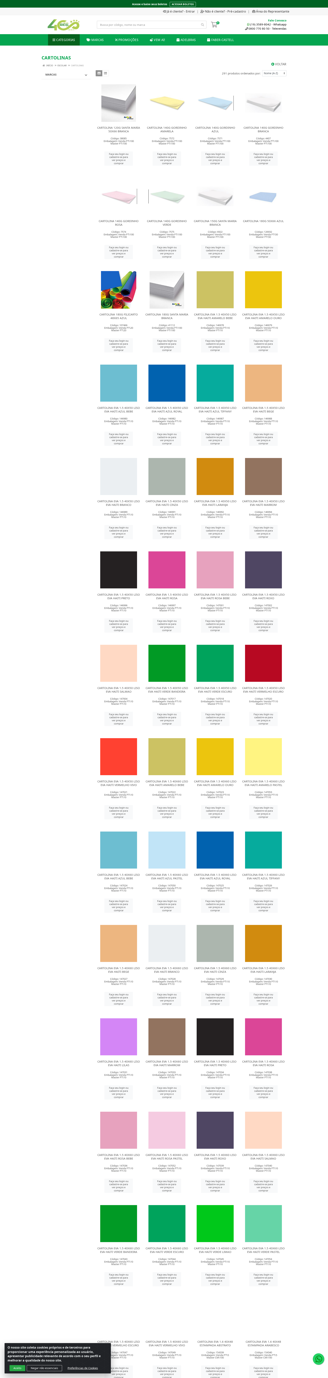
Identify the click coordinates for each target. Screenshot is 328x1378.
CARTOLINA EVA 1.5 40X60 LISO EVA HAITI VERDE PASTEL (263, 1250)
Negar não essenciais (44, 1368)
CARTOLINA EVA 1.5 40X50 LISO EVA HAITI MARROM (263, 503)
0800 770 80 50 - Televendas (267, 28)
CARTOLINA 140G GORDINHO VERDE (167, 222)
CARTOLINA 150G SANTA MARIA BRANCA (215, 222)
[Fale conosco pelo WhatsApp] (318, 1359)
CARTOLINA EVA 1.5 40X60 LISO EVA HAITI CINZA (215, 970)
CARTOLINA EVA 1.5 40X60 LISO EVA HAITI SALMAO (263, 1156)
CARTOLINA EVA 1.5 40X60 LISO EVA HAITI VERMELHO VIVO (167, 1343)
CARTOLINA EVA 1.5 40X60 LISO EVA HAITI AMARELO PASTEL (263, 783)
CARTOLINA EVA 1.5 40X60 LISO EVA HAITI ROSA (263, 1063)
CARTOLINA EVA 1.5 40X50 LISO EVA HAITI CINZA (167, 503)
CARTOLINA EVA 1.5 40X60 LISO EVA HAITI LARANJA (263, 970)
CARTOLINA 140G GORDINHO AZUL (215, 129)
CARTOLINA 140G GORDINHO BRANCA (263, 129)
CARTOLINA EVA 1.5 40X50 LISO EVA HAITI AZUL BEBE (118, 409)
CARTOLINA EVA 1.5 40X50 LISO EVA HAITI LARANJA (215, 503)
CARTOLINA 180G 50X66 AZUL (263, 221)
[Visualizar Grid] (99, 73)
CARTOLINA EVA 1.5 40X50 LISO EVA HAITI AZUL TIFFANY (215, 409)
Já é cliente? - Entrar (181, 11)
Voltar (280, 64)
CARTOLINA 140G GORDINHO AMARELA (167, 129)
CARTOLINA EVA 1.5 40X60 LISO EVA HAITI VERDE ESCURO (167, 1250)
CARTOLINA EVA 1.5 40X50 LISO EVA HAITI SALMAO (118, 689)
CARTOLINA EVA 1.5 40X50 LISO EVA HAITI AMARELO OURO (263, 316)
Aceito (17, 1368)
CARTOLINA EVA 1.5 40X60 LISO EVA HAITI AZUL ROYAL (215, 876)
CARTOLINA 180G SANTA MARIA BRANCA (166, 316)
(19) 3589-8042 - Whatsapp (268, 24)
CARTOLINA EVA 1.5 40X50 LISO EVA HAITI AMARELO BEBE (215, 316)
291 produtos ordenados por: (241, 73)
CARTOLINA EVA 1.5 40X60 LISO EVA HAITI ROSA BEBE (118, 1156)
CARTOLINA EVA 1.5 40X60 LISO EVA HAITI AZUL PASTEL (167, 876)
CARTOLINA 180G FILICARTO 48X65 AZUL (118, 316)
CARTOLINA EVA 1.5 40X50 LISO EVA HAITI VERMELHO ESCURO (263, 689)
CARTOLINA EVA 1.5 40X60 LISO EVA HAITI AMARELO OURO (215, 783)
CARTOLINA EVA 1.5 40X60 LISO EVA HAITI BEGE (118, 970)
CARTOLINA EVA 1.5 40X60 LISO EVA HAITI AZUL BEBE (118, 876)
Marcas (51, 74)
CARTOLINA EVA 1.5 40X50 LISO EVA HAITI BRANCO (118, 503)
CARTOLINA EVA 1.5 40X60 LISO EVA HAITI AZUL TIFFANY (263, 876)
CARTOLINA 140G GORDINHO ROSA (119, 222)
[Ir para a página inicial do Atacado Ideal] (63, 24)
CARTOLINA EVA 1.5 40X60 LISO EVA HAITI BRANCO (167, 970)
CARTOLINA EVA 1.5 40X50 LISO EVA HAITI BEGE (263, 409)
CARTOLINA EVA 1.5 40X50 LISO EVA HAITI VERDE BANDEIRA (167, 689)
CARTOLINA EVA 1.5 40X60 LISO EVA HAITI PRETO (215, 1063)
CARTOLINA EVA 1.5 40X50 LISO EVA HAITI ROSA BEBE (215, 596)
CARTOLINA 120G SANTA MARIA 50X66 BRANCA (118, 129)
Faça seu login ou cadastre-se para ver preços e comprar (119, 158)
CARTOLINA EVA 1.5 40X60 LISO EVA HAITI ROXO (215, 1156)
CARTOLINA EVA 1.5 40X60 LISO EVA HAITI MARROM (167, 1063)
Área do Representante (272, 11)
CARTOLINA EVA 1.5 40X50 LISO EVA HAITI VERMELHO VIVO (118, 783)
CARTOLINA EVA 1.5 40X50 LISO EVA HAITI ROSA (167, 596)
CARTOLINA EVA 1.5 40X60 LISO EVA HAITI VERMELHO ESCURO (118, 1343)
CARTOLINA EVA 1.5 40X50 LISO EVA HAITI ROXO (263, 596)
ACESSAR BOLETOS (183, 3)
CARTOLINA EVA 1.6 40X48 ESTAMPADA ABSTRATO (215, 1343)
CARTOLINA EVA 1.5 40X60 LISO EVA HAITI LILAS (118, 1063)
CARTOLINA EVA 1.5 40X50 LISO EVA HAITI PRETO (118, 596)
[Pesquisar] (203, 25)
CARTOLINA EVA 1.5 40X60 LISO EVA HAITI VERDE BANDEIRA (118, 1250)
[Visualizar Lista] (105, 73)
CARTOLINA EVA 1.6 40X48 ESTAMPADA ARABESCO (263, 1343)
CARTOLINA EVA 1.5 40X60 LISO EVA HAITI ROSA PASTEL (167, 1156)
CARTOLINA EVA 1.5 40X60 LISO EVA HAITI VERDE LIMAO (215, 1250)
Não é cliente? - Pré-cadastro (225, 11)
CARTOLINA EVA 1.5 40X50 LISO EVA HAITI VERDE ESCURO (215, 689)
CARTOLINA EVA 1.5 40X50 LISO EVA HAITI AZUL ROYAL (167, 409)
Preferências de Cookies (83, 1368)
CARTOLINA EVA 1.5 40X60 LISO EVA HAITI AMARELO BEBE (167, 783)
